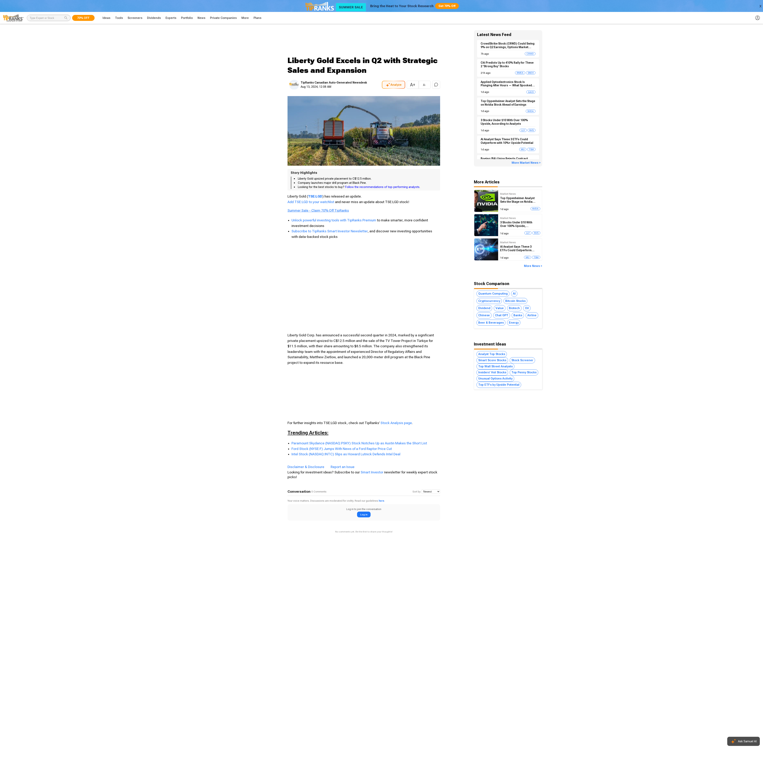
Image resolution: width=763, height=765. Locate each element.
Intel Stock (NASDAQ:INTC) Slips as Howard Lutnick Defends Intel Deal (345, 454)
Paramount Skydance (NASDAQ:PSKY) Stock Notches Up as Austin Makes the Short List (359, 443)
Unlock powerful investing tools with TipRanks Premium (334, 220)
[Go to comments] (436, 85)
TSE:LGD (315, 196)
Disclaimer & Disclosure (306, 467)
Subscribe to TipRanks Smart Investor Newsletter (329, 231)
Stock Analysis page (396, 423)
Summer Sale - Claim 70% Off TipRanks (318, 210)
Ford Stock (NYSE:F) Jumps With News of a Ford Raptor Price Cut (341, 449)
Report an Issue (342, 467)
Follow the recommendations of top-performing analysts (382, 187)
